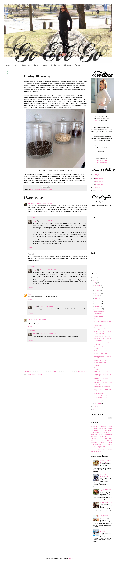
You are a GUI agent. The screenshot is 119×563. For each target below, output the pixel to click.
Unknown (30, 294)
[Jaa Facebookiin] (48, 187)
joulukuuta (98, 285)
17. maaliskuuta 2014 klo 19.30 (48, 270)
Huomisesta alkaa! (99, 311)
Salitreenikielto (98, 325)
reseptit (110, 444)
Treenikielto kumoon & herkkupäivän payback (101, 396)
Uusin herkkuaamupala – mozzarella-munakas (101, 328)
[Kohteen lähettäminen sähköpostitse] (42, 187)
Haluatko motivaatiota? (100, 353)
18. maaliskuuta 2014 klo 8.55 (42, 294)
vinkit (96, 451)
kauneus (101, 434)
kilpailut (101, 436)
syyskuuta (97, 293)
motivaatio (109, 440)
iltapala (110, 432)
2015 (94, 280)
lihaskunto (107, 438)
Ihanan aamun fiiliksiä (100, 362)
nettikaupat (94, 442)
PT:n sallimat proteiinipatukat (102, 386)
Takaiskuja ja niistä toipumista (102, 336)
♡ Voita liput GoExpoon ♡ (104, 530)
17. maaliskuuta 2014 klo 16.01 (48, 221)
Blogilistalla (98, 175)
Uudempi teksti (28, 371)
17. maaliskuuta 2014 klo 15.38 (43, 203)
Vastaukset (33, 217)
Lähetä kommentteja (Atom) (34, 374)
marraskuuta (98, 288)
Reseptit (78, 65)
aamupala (94, 426)
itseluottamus (94, 434)
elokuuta (97, 295)
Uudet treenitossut (99, 393)
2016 (94, 277)
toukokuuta (98, 303)
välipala (100, 451)
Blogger (70, 558)
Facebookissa (99, 181)
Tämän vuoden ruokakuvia (104, 516)
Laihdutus (26, 65)
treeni (93, 449)
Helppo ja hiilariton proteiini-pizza (105, 461)
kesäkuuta (97, 301)
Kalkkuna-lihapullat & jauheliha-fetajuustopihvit (103, 332)
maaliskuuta (98, 309)
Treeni (44, 65)
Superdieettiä (95, 120)
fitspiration (102, 428)
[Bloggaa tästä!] (44, 187)
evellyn (35, 221)
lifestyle (94, 438)
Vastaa (30, 213)
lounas (102, 440)
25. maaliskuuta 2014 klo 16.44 (48, 333)
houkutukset (95, 432)
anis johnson (31, 203)
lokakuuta (97, 290)
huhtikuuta (98, 306)
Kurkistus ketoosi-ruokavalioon (103, 351)
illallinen (104, 432)
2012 (94, 409)
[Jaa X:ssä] (46, 187)
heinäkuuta (98, 298)
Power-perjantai (98, 318)
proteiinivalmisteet (97, 444)
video (93, 451)
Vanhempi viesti (82, 371)
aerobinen (103, 426)
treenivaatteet (102, 449)
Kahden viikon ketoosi (100, 360)
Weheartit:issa (99, 187)
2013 (94, 406)
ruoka (93, 446)
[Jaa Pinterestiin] (49, 187)
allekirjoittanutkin (104, 133)
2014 (94, 283)
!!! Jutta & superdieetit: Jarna (102, 372)
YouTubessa (98, 190)
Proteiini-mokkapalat (106, 502)
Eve (16, 65)
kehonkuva (94, 436)
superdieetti (101, 447)
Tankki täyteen (98, 313)
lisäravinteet (94, 440)
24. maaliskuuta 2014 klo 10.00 (41, 319)
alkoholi (110, 426)
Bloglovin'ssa (99, 178)
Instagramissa (99, 184)
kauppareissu (108, 434)
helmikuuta (98, 400)
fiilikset (31, 189)
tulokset (110, 449)
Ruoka (36, 65)
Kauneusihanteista (99, 316)
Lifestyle (67, 65)
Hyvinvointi (55, 65)
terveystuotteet (109, 446)
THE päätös (97, 365)
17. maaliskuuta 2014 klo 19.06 (42, 254)
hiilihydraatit (37, 189)
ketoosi (42, 189)
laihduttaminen (108, 436)
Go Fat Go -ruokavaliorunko (104, 475)
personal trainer (48, 189)
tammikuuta (98, 403)
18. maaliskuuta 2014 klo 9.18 (48, 306)
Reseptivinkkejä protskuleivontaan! (100, 347)
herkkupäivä (108, 430)
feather (30, 319)
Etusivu (8, 65)
